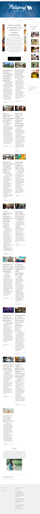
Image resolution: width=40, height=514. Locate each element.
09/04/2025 (18, 404)
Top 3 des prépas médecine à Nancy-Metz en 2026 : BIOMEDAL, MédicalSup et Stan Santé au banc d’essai (8, 75)
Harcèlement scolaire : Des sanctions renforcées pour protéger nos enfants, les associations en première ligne (19, 119)
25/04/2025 (18, 353)
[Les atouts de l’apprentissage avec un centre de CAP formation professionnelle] (20, 208)
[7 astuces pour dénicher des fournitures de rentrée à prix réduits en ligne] (20, 159)
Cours (23, 19)
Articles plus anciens (8, 477)
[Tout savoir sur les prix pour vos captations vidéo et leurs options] (8, 312)
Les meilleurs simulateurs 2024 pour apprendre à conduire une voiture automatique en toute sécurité (20, 270)
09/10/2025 (5, 200)
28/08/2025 (6, 253)
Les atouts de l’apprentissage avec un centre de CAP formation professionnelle (20, 214)
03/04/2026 (6, 102)
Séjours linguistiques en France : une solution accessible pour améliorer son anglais (8, 117)
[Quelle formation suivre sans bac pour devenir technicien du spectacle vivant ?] (20, 67)
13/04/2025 (5, 396)
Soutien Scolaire (31, 19)
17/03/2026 (17, 101)
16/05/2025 (17, 304)
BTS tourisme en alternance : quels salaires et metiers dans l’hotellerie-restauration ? (8, 268)
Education (13, 19)
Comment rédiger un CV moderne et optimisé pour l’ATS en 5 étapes (8, 367)
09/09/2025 (18, 195)
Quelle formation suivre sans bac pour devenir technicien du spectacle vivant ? (20, 73)
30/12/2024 (14, 54)
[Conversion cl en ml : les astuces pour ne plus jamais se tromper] (8, 413)
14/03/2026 (5, 146)
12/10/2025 (17, 150)
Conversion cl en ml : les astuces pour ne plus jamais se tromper (8, 418)
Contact (3, 489)
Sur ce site (31, 86)
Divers (20, 20)
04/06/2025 (6, 298)
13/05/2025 (5, 344)
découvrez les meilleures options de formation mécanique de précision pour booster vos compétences (8, 167)
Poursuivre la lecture (14, 59)
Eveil (18, 19)
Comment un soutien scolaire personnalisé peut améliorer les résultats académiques (14, 28)
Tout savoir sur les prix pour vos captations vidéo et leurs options (8, 317)
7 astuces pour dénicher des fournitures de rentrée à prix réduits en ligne (19, 165)
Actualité (5, 19)
